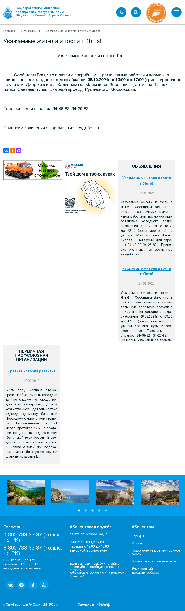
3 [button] (92, 510)
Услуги (137, 543)
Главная (9, 31)
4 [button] (99, 510)
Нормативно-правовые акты (154, 561)
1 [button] (79, 510)
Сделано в (86, 604)
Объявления (30, 31)
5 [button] (106, 510)
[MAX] (18, 150)
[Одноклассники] (12, 150)
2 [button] (86, 510)
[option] (25, 492)
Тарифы (138, 536)
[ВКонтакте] (6, 150)
